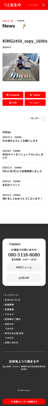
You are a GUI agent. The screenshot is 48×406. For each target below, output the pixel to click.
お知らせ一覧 (7, 20)
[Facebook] (13, 95)
